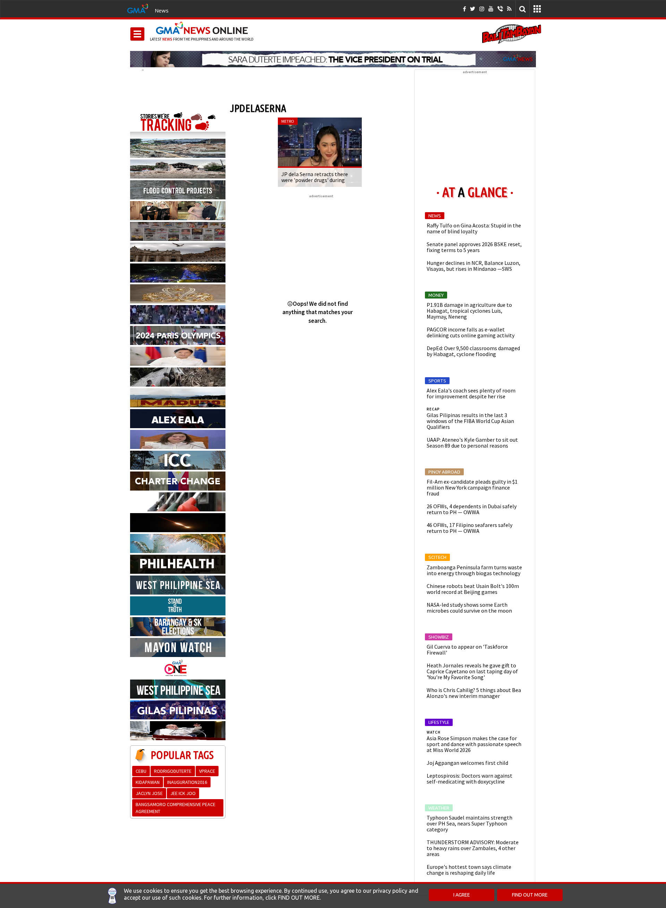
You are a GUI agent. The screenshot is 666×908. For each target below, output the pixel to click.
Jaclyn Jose (149, 793)
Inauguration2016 (187, 782)
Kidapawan (148, 782)
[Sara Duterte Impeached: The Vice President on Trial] (333, 59)
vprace (207, 771)
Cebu (141, 771)
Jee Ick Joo (183, 793)
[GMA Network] (137, 8)
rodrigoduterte (172, 771)
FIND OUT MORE (530, 895)
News (162, 10)
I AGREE (461, 895)
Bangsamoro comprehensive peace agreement (175, 807)
